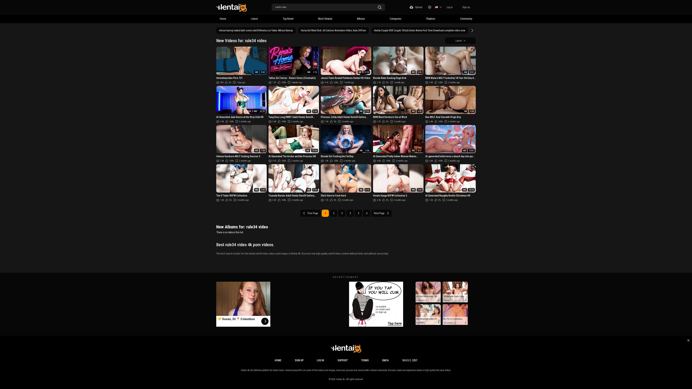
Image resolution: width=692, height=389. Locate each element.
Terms (365, 360)
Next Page (379, 213)
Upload (418, 7)
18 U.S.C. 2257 (409, 360)
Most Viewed (325, 18)
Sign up (466, 7)
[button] (472, 30)
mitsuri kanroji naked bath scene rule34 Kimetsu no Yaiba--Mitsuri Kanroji (256, 30)
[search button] (380, 7)
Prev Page (313, 213)
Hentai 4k (340, 379)
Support (343, 360)
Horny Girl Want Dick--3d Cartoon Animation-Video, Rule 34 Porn (333, 30)
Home (223, 18)
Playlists (430, 18)
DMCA (385, 360)
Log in (450, 7)
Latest (254, 18)
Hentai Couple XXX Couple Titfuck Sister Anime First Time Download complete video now (419, 30)
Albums (361, 18)
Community (466, 18)
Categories (395, 18)
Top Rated (288, 18)
